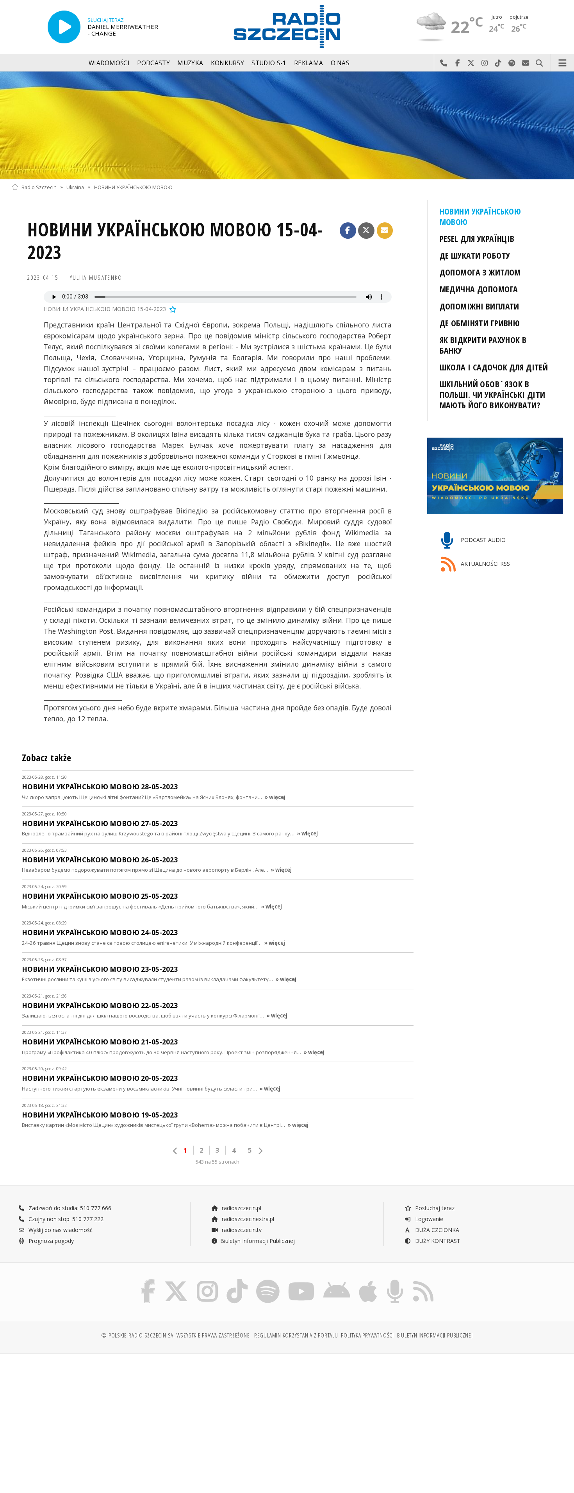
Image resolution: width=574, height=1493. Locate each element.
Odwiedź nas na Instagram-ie (485, 63)
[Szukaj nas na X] (176, 1281)
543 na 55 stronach (217, 1162)
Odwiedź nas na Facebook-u (457, 63)
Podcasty (153, 63)
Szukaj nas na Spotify (512, 63)
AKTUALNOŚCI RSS (484, 563)
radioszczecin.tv (241, 1230)
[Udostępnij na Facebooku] (348, 230)
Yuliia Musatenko (96, 278)
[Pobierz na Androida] (337, 1281)
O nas (340, 63)
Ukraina (75, 187)
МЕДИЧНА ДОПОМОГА (479, 289)
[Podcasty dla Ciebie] (394, 1281)
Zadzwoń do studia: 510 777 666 (69, 1208)
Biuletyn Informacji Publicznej (257, 1240)
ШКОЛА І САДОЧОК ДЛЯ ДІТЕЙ (494, 367)
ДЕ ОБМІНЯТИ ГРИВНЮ (480, 323)
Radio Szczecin (39, 187)
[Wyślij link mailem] (385, 230)
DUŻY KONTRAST (437, 1240)
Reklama (308, 63)
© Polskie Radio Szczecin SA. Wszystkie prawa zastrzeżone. (176, 1335)
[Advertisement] (79, 1419)
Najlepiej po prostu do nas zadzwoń (444, 63)
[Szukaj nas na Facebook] (148, 1281)
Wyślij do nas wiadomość (526, 63)
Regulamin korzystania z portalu (296, 1335)
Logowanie (428, 1219)
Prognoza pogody (50, 1240)
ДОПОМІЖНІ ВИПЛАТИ (479, 306)
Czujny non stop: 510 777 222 (65, 1219)
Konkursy (227, 63)
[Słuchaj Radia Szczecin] (64, 27)
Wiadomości (109, 63)
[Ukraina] (287, 125)
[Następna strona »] (260, 1151)
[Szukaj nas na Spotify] (268, 1281)
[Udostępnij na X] (366, 230)
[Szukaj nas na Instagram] (207, 1281)
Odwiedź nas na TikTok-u (498, 63)
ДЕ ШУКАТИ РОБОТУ (475, 255)
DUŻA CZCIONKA (436, 1230)
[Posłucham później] (172, 309)
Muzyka (190, 63)
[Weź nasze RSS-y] (423, 1281)
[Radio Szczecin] (287, 26)
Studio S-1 (268, 63)
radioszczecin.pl (240, 1208)
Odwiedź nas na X (471, 63)
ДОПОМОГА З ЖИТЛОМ (480, 272)
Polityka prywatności (367, 1335)
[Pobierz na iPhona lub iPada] (368, 1281)
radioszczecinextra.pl (247, 1219)
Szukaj (539, 63)
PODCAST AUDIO (482, 540)
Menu (563, 63)
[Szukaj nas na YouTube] (301, 1281)
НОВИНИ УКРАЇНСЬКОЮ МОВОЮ (133, 187)
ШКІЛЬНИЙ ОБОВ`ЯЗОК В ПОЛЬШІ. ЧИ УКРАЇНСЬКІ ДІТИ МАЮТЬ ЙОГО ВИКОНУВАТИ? (492, 394)
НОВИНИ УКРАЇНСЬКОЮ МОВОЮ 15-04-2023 (175, 241)
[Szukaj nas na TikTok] (237, 1281)
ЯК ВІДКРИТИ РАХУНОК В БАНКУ (483, 345)
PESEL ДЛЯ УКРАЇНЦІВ (477, 238)
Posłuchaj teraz (434, 1208)
